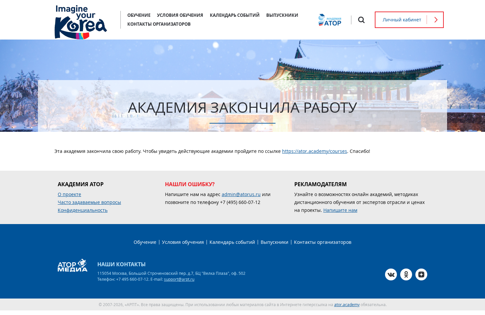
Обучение (138, 15)
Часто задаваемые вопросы (89, 202)
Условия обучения (180, 15)
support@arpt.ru (179, 279)
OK (406, 274)
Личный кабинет (402, 19)
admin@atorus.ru (241, 194)
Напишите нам (340, 210)
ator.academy (347, 304)
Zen (421, 274)
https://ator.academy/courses (314, 151)
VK (391, 274)
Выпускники (282, 15)
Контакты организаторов (159, 24)
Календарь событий (235, 15)
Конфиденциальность (83, 210)
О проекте (69, 194)
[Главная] (80, 20)
